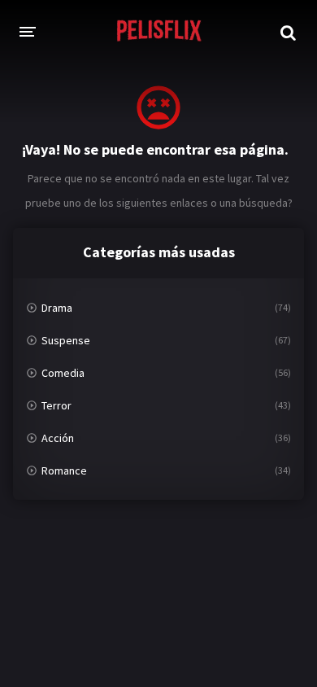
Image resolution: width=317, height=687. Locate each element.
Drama (56, 307)
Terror (56, 405)
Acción (57, 438)
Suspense (65, 340)
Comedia (63, 372)
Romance (64, 470)
